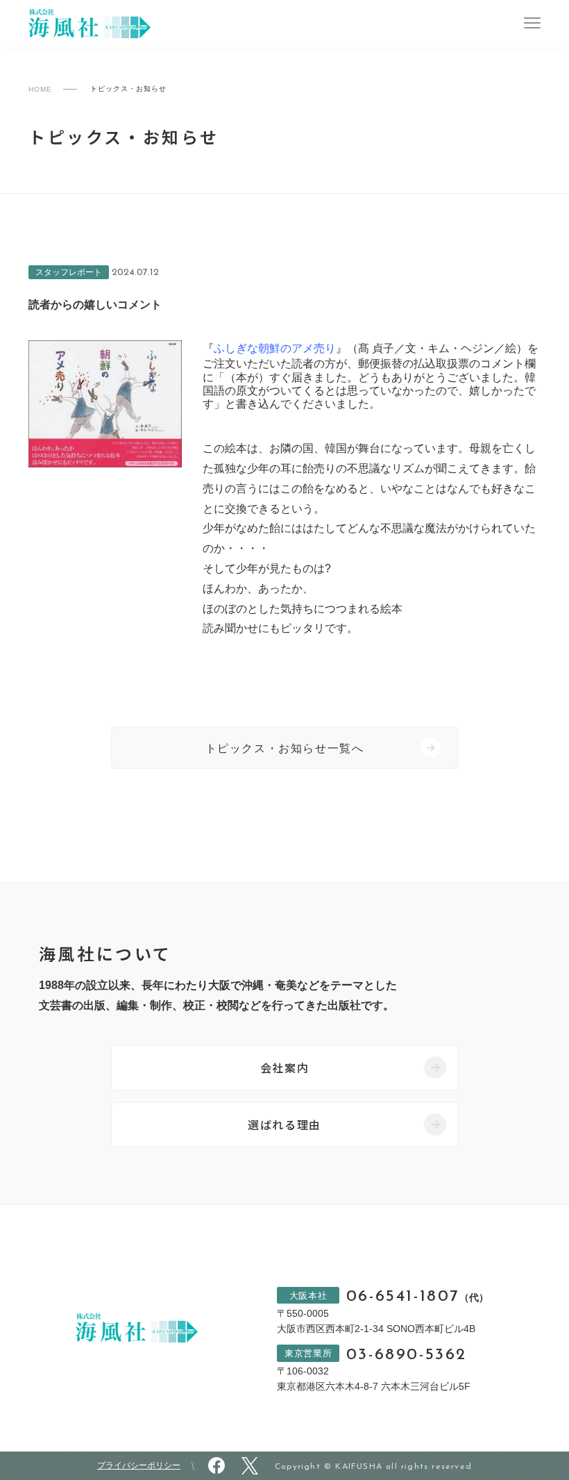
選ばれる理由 (284, 1124)
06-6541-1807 (417, 1297)
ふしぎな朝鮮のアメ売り (275, 348)
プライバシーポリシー (138, 1465)
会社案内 (284, 1067)
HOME (40, 89)
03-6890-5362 (406, 1355)
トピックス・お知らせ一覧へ (284, 748)
